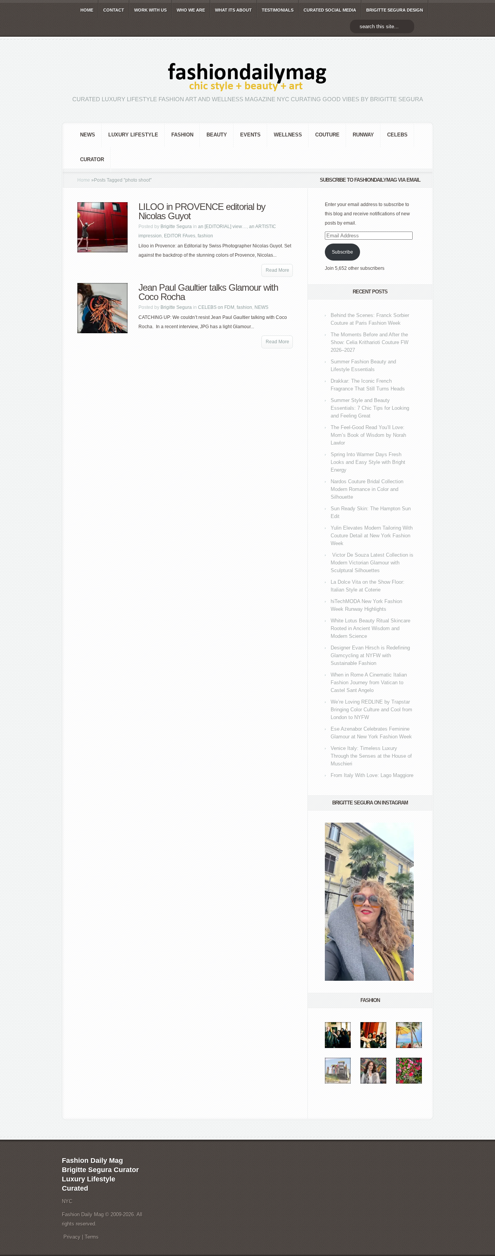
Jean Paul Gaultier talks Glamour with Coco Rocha (208, 292)
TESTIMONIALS (278, 10)
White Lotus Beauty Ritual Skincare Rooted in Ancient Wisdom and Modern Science (370, 628)
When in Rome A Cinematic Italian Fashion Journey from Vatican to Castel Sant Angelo (369, 682)
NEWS (87, 135)
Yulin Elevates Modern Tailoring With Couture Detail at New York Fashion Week (372, 535)
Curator (92, 159)
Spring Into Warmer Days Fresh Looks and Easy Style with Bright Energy (368, 462)
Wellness (288, 135)
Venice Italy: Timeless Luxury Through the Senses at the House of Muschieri (371, 756)
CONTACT (113, 10)
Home (83, 180)
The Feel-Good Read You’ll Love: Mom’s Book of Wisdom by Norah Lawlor (368, 435)
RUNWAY (363, 135)
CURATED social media (330, 10)
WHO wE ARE (191, 10)
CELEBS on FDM (216, 307)
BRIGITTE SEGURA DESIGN (394, 10)
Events (250, 135)
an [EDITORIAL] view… (222, 226)
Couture (327, 135)
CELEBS (397, 135)
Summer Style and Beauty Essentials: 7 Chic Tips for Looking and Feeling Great (370, 408)
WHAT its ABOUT (233, 10)
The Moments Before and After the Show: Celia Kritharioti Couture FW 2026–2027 (369, 342)
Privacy (71, 1237)
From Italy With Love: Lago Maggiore (372, 775)
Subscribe (342, 252)
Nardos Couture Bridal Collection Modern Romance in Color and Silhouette (367, 489)
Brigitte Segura (176, 226)
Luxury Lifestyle (133, 135)
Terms (92, 1237)
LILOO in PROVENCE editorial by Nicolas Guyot (201, 211)
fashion (182, 135)
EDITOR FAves (179, 236)
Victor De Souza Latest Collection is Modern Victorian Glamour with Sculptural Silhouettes (372, 562)
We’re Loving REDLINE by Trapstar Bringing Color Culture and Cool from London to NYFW (371, 709)
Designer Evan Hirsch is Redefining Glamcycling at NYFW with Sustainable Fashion (370, 655)
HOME (86, 10)
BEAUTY (217, 135)
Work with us (150, 10)
